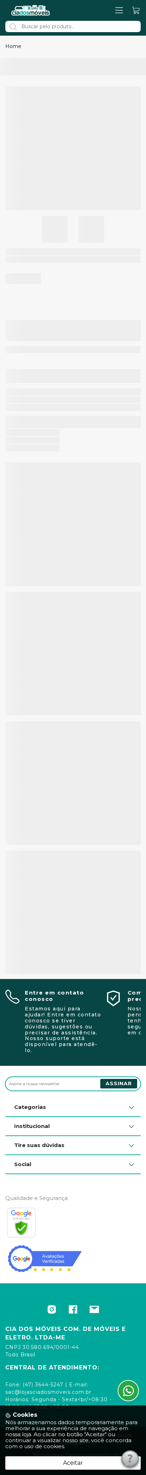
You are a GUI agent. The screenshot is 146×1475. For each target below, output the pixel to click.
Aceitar (73, 1462)
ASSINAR (119, 1083)
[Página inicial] (30, 10)
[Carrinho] (136, 10)
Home (13, 46)
